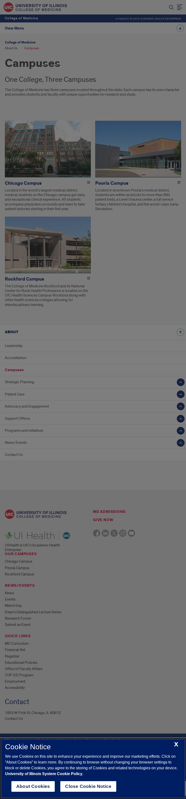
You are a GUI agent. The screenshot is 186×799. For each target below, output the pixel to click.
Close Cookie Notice (88, 786)
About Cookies (33, 786)
